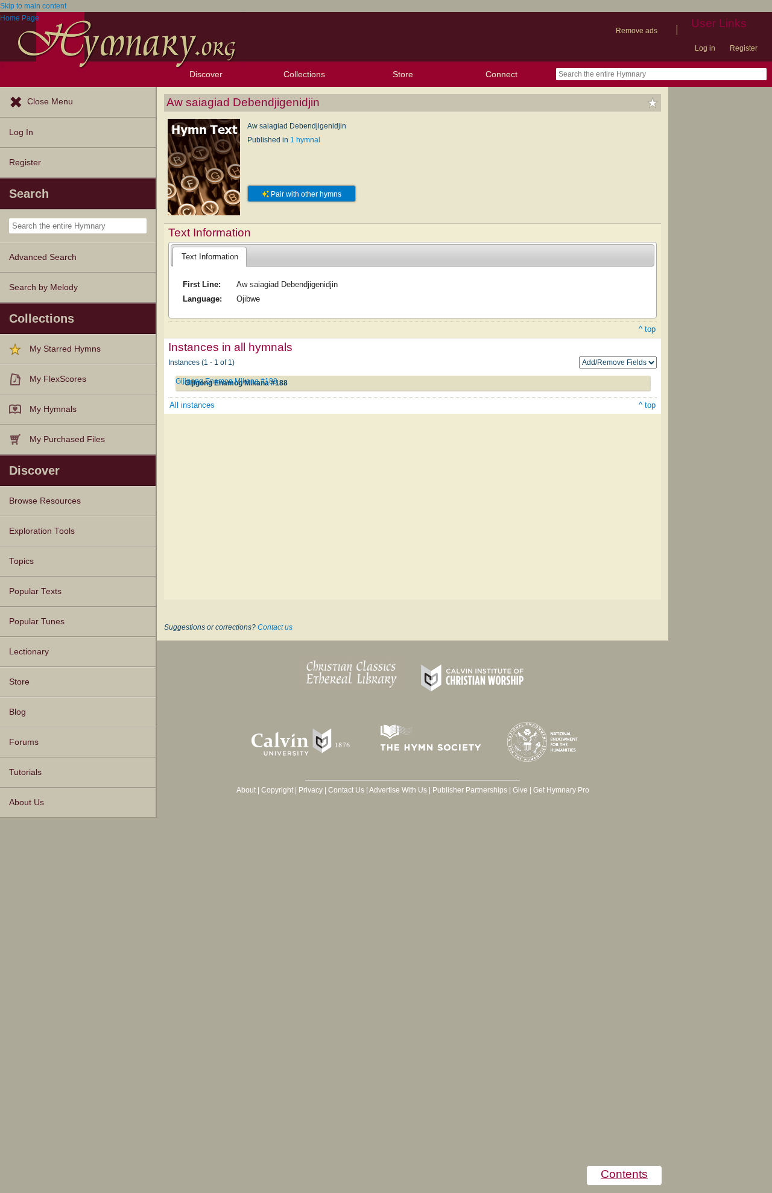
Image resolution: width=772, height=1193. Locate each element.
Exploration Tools (42, 531)
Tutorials (25, 772)
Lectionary (29, 651)
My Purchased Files (67, 439)
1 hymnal (305, 140)
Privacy (311, 790)
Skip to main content (33, 6)
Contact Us (346, 790)
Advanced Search (43, 257)
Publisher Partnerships (469, 790)
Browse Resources (45, 500)
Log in (705, 48)
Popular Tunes (37, 621)
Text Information (210, 256)
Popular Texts (35, 591)
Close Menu (50, 101)
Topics (21, 561)
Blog (17, 712)
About (246, 790)
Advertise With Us (398, 790)
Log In (21, 132)
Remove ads (636, 31)
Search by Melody (43, 287)
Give (520, 790)
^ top (647, 329)
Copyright (277, 790)
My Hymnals (53, 409)
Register (744, 48)
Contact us (275, 627)
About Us (26, 802)
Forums (24, 742)
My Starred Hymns (65, 348)
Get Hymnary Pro (561, 790)
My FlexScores (58, 379)
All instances (192, 405)
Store (403, 74)
